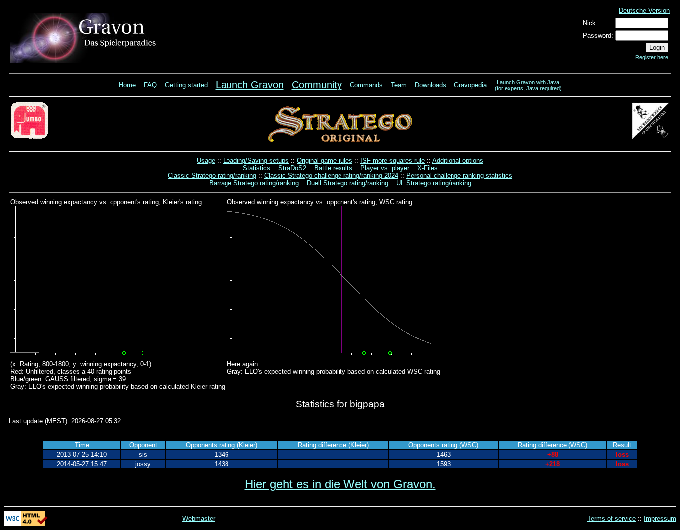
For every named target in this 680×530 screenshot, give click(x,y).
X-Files (427, 168)
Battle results (333, 168)
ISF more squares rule (392, 160)
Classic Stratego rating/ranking (212, 175)
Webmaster (198, 518)
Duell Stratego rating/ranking (347, 183)
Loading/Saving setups (256, 160)
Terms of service (611, 518)
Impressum (660, 518)
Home (127, 85)
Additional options (457, 160)
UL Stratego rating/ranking (433, 183)
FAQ (150, 85)
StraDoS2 (292, 168)
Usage (206, 160)
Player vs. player (384, 168)
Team (399, 85)
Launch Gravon (250, 84)
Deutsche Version (644, 10)
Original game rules (324, 160)
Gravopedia (470, 85)
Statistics (256, 168)
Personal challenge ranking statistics (459, 175)
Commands (366, 85)
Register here (651, 57)
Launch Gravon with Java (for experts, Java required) (528, 85)
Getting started (186, 85)
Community (317, 84)
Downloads (430, 85)
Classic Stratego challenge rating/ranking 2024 (331, 175)
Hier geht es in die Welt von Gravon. (340, 484)
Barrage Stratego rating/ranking (254, 183)
